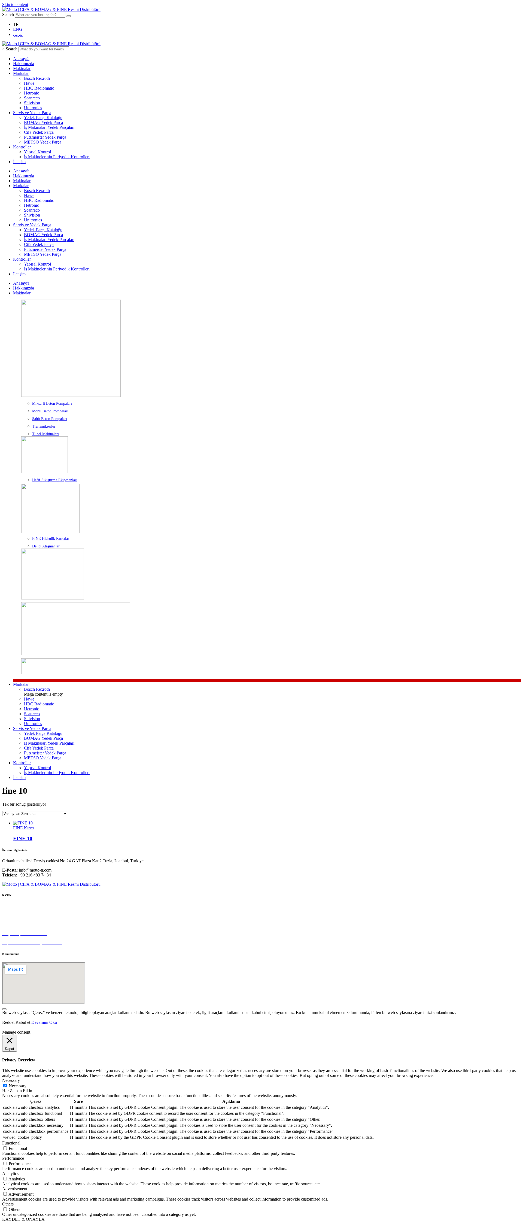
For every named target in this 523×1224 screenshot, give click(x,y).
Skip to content (15, 4)
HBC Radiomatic (39, 88)
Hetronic (31, 93)
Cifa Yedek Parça (39, 132)
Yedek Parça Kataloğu (43, 117)
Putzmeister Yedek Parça (45, 137)
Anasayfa (21, 58)
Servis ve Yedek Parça (32, 112)
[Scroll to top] (4, 1009)
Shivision (32, 103)
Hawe (29, 83)
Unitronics (33, 107)
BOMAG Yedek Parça (43, 122)
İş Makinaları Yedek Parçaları (49, 127)
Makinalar (22, 68)
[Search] (68, 16)
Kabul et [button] (23, 1022)
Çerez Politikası (15, 905)
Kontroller (22, 147)
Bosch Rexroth (37, 78)
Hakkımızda (23, 63)
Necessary (17, 1085)
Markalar (21, 73)
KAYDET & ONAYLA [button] (23, 1219)
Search (8, 14)
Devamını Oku (44, 1022)
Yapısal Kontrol (37, 152)
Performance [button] (13, 1158)
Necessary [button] (11, 1080)
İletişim (19, 161)
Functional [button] (11, 1143)
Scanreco (32, 98)
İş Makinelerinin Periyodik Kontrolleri (57, 156)
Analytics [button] (10, 1173)
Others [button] (8, 1204)
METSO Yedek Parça (42, 142)
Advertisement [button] (14, 1188)
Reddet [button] (8, 1022)
